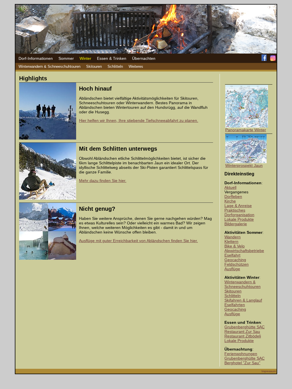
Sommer (66, 58)
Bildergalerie (235, 224)
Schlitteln (115, 66)
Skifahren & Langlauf (243, 300)
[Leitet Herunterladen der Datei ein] (246, 126)
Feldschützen (236, 264)
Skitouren (94, 66)
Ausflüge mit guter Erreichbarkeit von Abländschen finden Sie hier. (138, 240)
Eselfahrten (234, 304)
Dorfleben (233, 196)
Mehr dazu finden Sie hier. (102, 180)
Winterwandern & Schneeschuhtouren (49, 66)
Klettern (231, 241)
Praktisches (234, 210)
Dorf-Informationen (36, 58)
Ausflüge (232, 269)
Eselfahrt (232, 255)
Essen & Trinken (111, 58)
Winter (85, 58)
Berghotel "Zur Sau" (242, 363)
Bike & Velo (234, 246)
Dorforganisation (239, 214)
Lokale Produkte (239, 219)
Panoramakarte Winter (245, 130)
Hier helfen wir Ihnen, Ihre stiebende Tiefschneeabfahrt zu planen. (138, 120)
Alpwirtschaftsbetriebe (244, 250)
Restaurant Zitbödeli (242, 336)
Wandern (232, 237)
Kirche (230, 201)
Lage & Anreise (238, 205)
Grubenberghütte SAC (244, 327)
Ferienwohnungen (240, 353)
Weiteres (136, 66)
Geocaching (235, 259)
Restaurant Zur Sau (242, 331)
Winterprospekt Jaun (244, 165)
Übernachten (143, 58)
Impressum (268, 371)
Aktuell (230, 187)
